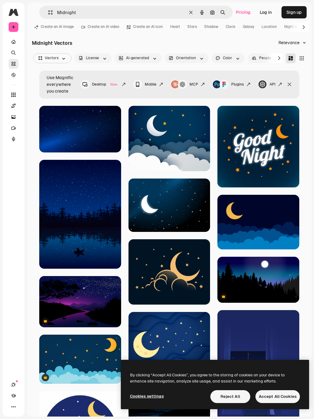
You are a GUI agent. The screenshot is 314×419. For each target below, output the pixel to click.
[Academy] (13, 396)
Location (269, 26)
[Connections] (13, 385)
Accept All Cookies (278, 396)
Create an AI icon (148, 26)
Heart (175, 26)
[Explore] (13, 75)
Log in (266, 12)
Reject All (230, 396)
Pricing (243, 12)
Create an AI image (57, 26)
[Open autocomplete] (48, 12)
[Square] (302, 58)
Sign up (294, 12)
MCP (194, 84)
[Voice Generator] (13, 139)
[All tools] (13, 95)
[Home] (13, 42)
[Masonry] (291, 58)
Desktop (104, 84)
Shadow (211, 26)
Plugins (237, 84)
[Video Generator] (13, 128)
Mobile (150, 84)
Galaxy (248, 26)
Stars (192, 26)
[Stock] (13, 64)
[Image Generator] (13, 117)
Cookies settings (147, 396)
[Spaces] (13, 106)
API (272, 84)
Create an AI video (103, 26)
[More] (13, 407)
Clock (231, 26)
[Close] (289, 84)
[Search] (13, 53)
